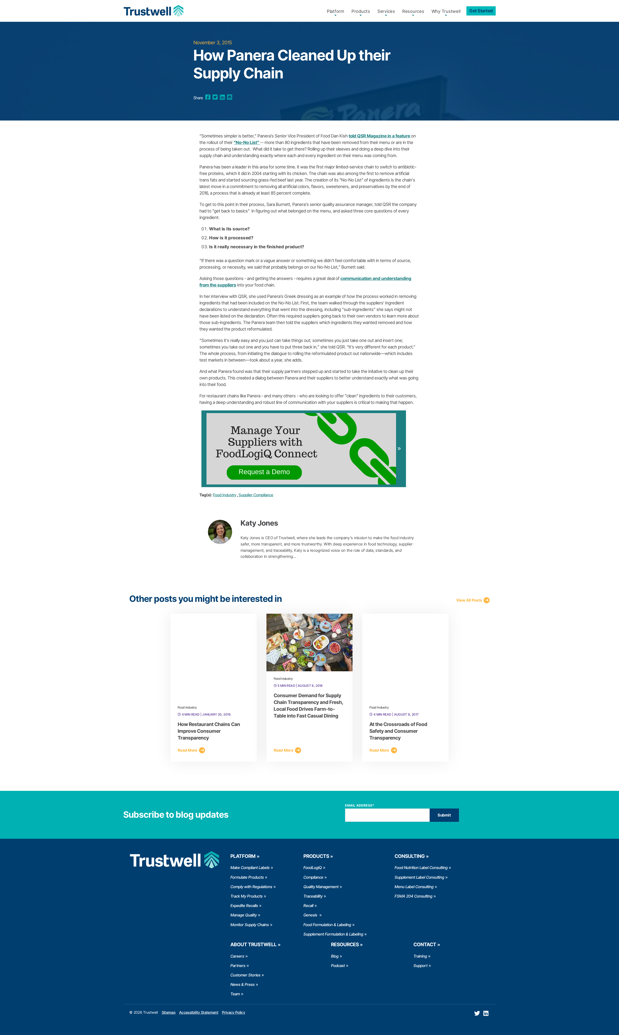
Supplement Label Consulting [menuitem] (419, 877)
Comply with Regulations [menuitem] (251, 886)
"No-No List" (247, 142)
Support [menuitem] (420, 965)
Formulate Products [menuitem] (247, 877)
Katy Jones (259, 523)
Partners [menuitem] (237, 965)
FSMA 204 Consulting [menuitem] (413, 896)
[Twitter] (215, 97)
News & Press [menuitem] (242, 984)
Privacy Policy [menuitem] (233, 1012)
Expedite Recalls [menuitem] (244, 905)
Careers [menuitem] (237, 956)
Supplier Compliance (256, 494)
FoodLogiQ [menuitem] (312, 867)
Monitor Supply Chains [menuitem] (249, 924)
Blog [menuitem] (335, 956)
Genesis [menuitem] (310, 915)
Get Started (481, 10)
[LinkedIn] (222, 97)
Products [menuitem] (361, 11)
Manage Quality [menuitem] (243, 915)
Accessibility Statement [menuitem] (198, 1012)
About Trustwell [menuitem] (253, 944)
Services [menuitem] (386, 11)
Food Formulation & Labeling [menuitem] (327, 924)
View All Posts (469, 600)
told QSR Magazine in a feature (380, 135)
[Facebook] (207, 97)
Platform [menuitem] (335, 11)
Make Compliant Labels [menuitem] (250, 867)
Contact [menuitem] (424, 944)
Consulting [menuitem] (410, 856)
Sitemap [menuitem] (169, 1012)
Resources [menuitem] (413, 11)
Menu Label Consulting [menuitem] (414, 886)
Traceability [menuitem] (313, 896)
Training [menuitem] (420, 956)
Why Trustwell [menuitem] (446, 11)
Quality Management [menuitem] (321, 886)
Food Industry (224, 494)
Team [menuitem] (235, 993)
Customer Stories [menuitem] (245, 975)
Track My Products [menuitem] (246, 896)
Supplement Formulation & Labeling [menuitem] (333, 934)
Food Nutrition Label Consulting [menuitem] (421, 867)
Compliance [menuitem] (313, 877)
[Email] (229, 97)
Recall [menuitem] (308, 905)
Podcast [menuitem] (338, 965)
